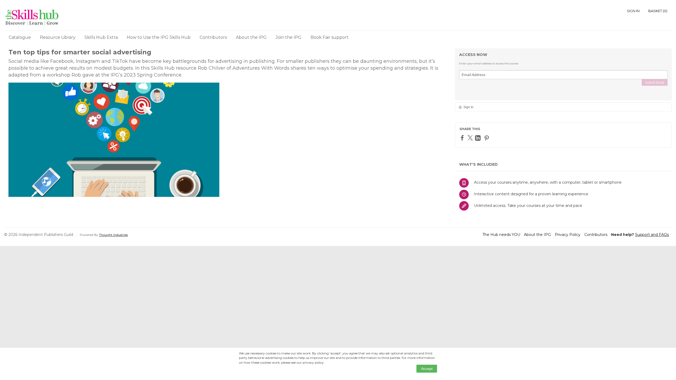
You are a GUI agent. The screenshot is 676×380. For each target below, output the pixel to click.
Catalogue (20, 37)
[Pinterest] (487, 138)
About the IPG (251, 37)
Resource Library (58, 37)
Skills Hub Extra (101, 37)
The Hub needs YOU (501, 234)
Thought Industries (113, 235)
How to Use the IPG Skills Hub (159, 37)
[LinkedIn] (478, 138)
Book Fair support (330, 37)
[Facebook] (462, 137)
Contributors (213, 37)
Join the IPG (289, 37)
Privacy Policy (567, 234)
